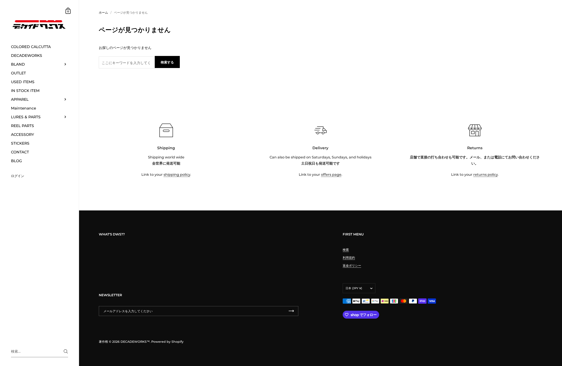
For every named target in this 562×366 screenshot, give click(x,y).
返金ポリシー (352, 265)
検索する (167, 62)
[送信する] (65, 351)
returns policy (485, 174)
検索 (346, 250)
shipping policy (177, 174)
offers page (331, 174)
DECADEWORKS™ (135, 342)
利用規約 (349, 258)
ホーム (103, 12)
